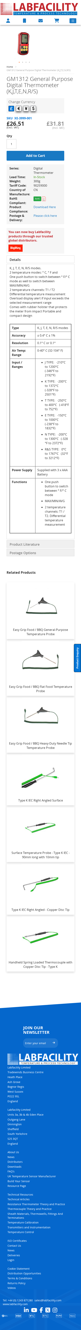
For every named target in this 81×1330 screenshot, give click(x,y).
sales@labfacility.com (47, 1300)
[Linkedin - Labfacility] (26, 1310)
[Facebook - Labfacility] (41, 1310)
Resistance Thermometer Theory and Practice (36, 1204)
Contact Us (14, 1245)
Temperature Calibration (23, 1222)
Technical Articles (19, 1199)
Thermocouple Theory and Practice (30, 1209)
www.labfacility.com (15, 1304)
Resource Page (17, 1186)
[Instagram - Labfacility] (55, 1310)
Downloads (14, 1166)
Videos (12, 1288)
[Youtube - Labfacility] (34, 1310)
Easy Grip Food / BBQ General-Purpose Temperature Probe (40, 632)
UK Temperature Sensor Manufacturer (32, 1176)
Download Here (45, 207)
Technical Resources (20, 1194)
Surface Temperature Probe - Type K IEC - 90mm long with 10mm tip (40, 855)
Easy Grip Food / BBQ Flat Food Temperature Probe (40, 689)
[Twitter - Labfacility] (47, 1310)
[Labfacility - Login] (8, 21)
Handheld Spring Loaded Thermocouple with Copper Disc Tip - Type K (40, 964)
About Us (13, 1152)
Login (11, 1260)
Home (10, 66)
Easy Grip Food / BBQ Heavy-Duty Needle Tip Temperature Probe (40, 745)
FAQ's (11, 1171)
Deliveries (14, 1255)
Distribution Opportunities (24, 1273)
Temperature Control (21, 1232)
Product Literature (25, 544)
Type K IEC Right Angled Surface (40, 800)
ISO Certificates (17, 1241)
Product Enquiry (77, 658)
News (11, 1157)
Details (15, 259)
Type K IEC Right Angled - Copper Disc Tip (40, 910)
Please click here (45, 216)
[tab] (40, 259)
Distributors (15, 1162)
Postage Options (23, 553)
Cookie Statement (19, 1268)
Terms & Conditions (20, 1278)
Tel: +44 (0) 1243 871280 (18, 1300)
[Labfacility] (39, 9)
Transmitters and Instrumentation (29, 1227)
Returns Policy (16, 1283)
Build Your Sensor (19, 1181)
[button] (19, 62)
